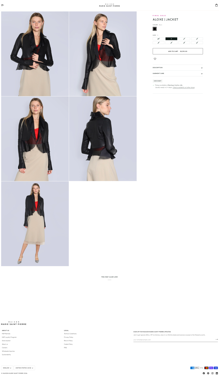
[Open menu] (4, 5)
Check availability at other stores (183, 87)
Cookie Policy (68, 344)
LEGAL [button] (66, 330)
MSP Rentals (6, 334)
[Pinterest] (208, 373)
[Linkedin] (217, 373)
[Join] (216, 339)
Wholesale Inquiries (8, 351)
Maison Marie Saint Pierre (13, 373)
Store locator (6, 340)
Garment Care (158, 73)
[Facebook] (204, 373)
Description (158, 67)
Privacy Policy (68, 337)
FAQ (65, 347)
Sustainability (6, 354)
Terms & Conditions (70, 334)
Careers (4, 347)
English (6, 368)
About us (5, 344)
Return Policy (68, 340)
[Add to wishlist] (155, 59)
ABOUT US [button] (5, 330)
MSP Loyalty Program (9, 337)
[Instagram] (212, 373)
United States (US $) (23, 368)
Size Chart (157, 81)
